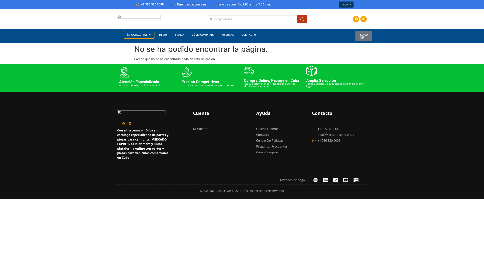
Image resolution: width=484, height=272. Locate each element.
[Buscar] (302, 19)
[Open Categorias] (149, 35)
